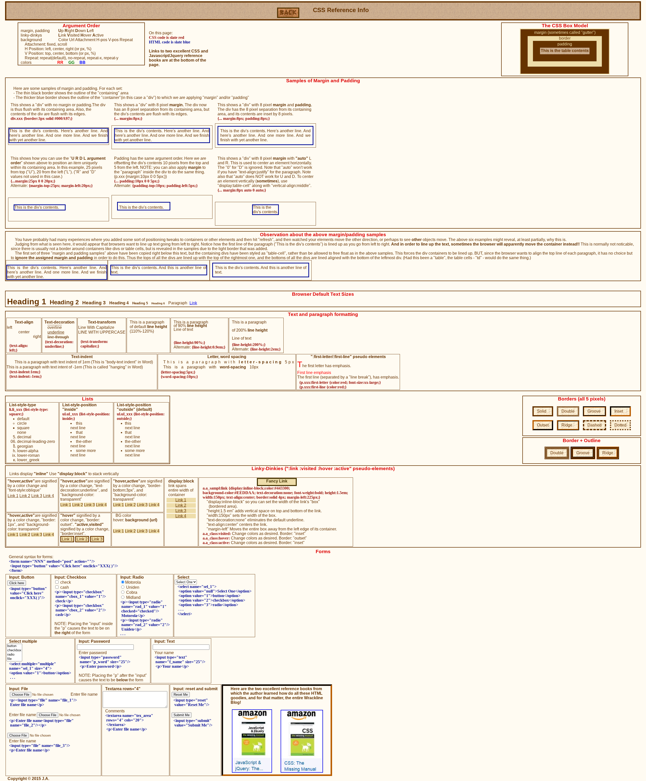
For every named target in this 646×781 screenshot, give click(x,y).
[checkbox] (14, 650)
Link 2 (24, 496)
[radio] (14, 655)
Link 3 (36, 496)
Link (193, 303)
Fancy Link (276, 481)
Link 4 (48, 496)
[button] (14, 646)
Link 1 (13, 496)
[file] (14, 659)
